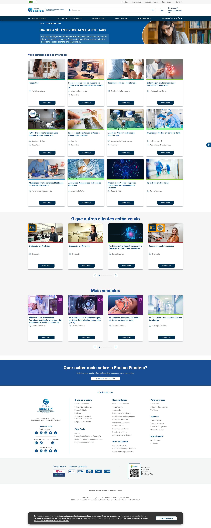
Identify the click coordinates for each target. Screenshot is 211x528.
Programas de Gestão (120, 429)
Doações (125, 2)
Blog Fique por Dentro (83, 422)
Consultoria (154, 404)
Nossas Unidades (81, 410)
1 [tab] (99, 275)
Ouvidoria (179, 2)
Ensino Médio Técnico (120, 404)
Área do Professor (151, 2)
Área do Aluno (137, 2)
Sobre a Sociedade (82, 404)
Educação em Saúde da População (88, 436)
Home (42, 23)
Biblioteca (78, 413)
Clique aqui (145, 467)
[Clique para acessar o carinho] (162, 10)
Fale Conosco (167, 2)
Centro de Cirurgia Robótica (123, 452)
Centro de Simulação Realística (124, 448)
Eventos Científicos (119, 432)
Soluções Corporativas (159, 407)
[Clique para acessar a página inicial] (46, 13)
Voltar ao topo (106, 392)
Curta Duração (117, 426)
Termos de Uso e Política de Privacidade (105, 491)
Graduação (116, 410)
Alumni (77, 433)
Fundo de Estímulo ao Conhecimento (88, 439)
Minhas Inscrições (157, 430)
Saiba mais (47, 103)
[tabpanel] (45, 246)
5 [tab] (107, 275)
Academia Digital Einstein (122, 435)
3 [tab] (103, 275)
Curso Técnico (117, 407)
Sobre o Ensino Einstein (83, 407)
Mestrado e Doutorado (121, 422)
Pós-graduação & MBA (121, 419)
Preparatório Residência (121, 413)
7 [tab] (111, 275)
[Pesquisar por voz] (69, 10)
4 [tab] (105, 275)
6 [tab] (109, 275)
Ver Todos (154, 410)
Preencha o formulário (105, 378)
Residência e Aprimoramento (123, 416)
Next (116, 275)
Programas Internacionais (84, 442)
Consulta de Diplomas (158, 427)
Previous (95, 275)
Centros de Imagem (119, 445)
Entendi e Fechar (166, 518)
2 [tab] (101, 275)
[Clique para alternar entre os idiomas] (32, 2)
